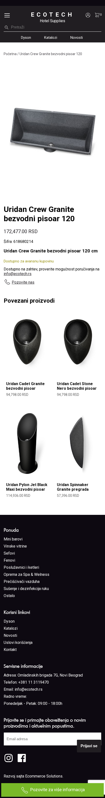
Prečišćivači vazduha (22, 581)
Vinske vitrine (15, 546)
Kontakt (10, 649)
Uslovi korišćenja (18, 642)
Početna (10, 54)
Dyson (26, 37)
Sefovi (9, 553)
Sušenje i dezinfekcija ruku (26, 588)
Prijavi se (89, 746)
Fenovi (9, 560)
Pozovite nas (23, 282)
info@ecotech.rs (18, 273)
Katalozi (50, 37)
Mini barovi (13, 539)
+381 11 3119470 (33, 682)
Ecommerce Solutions (44, 776)
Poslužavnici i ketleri (21, 567)
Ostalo (9, 595)
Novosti (76, 37)
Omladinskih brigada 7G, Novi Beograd (50, 675)
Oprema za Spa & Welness (26, 574)
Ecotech (52, 14)
